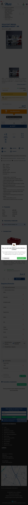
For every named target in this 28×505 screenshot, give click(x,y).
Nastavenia (6, 258)
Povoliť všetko (21, 258)
